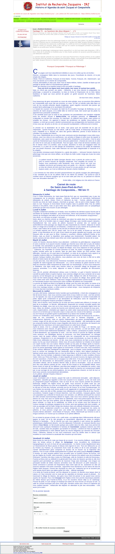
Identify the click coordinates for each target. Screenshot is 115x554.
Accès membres (18, 552)
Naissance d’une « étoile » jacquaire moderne (90, 538)
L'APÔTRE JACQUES (34, 18)
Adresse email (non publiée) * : (43, 502)
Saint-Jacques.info (46, 544)
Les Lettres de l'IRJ (86, 18)
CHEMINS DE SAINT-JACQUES (72, 18)
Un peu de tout (22, 34)
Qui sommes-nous (24, 544)
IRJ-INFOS (29, 21)
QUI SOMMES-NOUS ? (19, 21)
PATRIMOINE (60, 18)
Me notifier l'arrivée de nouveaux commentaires (50, 528)
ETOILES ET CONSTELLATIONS (22, 30)
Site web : (37, 507)
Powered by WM (37, 552)
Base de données (90, 544)
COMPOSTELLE (24, 18)
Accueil (34, 29)
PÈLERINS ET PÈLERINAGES (48, 18)
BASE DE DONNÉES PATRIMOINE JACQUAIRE (44, 21)
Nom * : (36, 498)
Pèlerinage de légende (68, 544)
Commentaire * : (38, 511)
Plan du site (27, 552)
